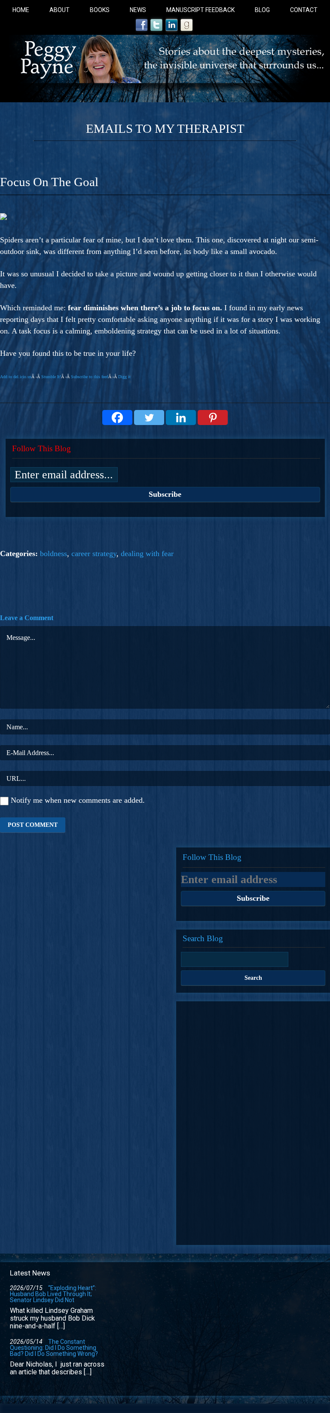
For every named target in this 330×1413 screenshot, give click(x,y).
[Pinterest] (213, 417)
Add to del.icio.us (15, 376)
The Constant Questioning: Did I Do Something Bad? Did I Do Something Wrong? (54, 1347)
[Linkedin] (181, 417)
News (138, 9)
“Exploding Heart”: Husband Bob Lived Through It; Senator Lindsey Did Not (53, 1294)
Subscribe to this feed (89, 376)
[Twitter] (149, 417)
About (59, 9)
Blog (262, 9)
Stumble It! (51, 376)
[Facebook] (117, 417)
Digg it (124, 376)
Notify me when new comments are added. (78, 800)
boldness (53, 553)
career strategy (93, 553)
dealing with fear (147, 553)
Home (20, 9)
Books (100, 9)
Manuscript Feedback (200, 9)
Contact (304, 9)
